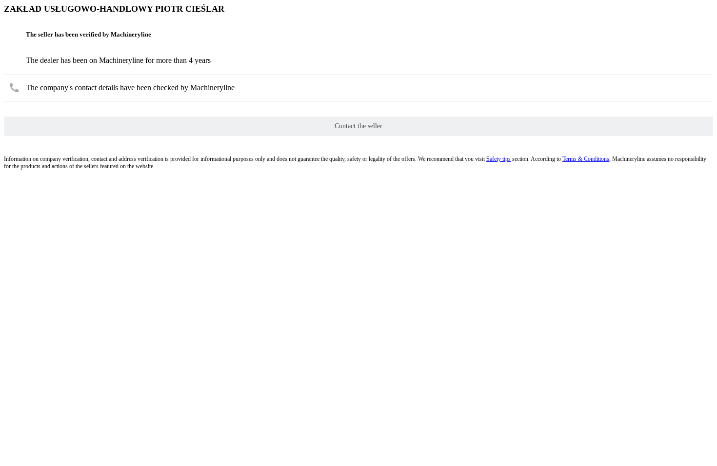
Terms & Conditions (585, 158)
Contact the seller (358, 126)
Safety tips (498, 158)
